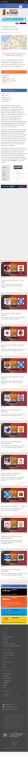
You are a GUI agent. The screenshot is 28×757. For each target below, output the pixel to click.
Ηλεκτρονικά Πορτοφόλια (8, 643)
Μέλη (4, 664)
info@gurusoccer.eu (9, 704)
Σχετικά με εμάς (14, 742)
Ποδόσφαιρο (6, 682)
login (6, 748)
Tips (26, 277)
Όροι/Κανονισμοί (7, 662)
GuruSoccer (4, 2)
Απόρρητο (14, 745)
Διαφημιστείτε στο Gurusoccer (12, 709)
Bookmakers (6, 638)
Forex (4, 687)
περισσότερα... (22, 290)
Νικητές (4, 666)
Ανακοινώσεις (6, 676)
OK (20, 6)
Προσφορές (5, 641)
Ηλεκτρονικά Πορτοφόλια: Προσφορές (11, 645)
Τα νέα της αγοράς (7, 673)
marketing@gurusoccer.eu (11, 706)
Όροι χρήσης (14, 743)
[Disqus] (14, 206)
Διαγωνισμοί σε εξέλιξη (8, 655)
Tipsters (5, 634)
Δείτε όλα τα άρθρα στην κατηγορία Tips (18, 582)
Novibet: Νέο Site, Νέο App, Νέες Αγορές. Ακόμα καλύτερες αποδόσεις (14, 54)
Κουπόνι (5, 657)
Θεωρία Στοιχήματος (7, 636)
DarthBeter (18, 32)
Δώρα (4, 659)
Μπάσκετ (5, 685)
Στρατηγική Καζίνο (7, 680)
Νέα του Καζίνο (6, 678)
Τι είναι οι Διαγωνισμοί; (8, 652)
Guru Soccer (14, 741)
